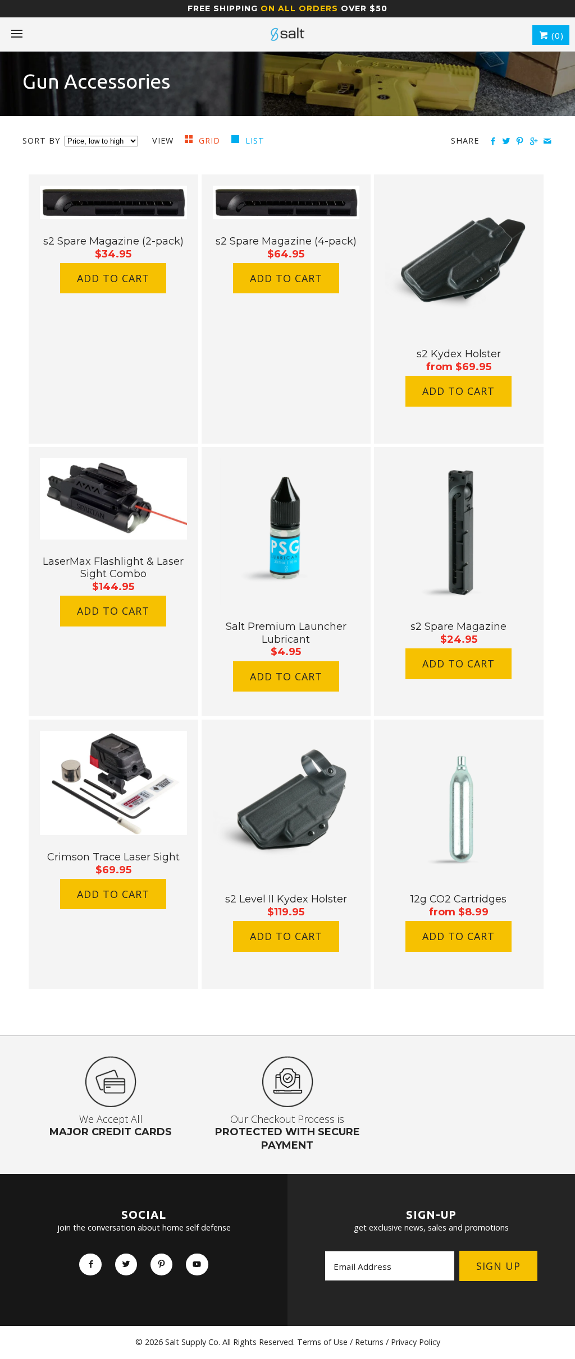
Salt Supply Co (191, 1342)
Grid (211, 140)
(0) (556, 35)
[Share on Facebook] (492, 141)
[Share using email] (547, 141)
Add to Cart (113, 278)
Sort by (41, 140)
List (254, 140)
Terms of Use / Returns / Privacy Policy (368, 1342)
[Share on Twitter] (506, 141)
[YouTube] (197, 1264)
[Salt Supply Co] (287, 34)
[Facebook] (90, 1264)
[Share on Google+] (533, 141)
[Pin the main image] (519, 141)
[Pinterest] (161, 1264)
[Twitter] (126, 1264)
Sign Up (498, 1266)
